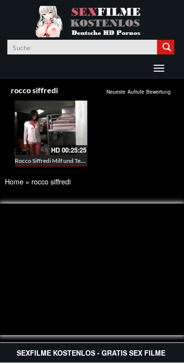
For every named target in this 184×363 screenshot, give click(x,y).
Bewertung (158, 91)
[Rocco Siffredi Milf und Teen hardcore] (51, 128)
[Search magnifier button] (166, 47)
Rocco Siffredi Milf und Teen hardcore (63, 160)
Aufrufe (136, 91)
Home (14, 181)
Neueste (116, 91)
